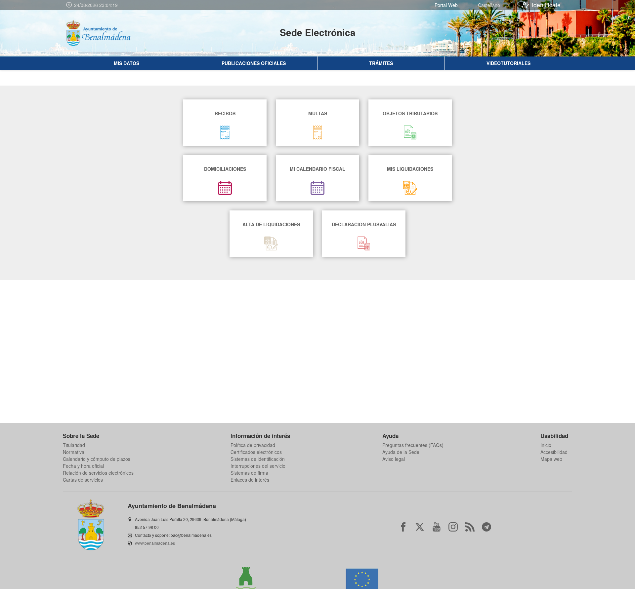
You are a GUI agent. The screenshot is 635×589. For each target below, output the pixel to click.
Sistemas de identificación (258, 459)
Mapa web (551, 459)
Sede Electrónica (318, 32)
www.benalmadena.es (155, 543)
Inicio (545, 445)
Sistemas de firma (249, 472)
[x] (420, 527)
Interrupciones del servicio (258, 465)
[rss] (470, 527)
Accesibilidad (554, 452)
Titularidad (74, 445)
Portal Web (446, 5)
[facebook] (403, 527)
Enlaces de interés (250, 479)
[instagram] (453, 527)
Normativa (73, 452)
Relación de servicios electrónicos (98, 472)
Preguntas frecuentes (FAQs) (413, 445)
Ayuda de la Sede (400, 452)
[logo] (104, 33)
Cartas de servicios (83, 479)
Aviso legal (393, 459)
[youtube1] (437, 527)
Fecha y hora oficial (83, 465)
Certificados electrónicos (256, 452)
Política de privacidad (253, 445)
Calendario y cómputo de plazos (96, 459)
